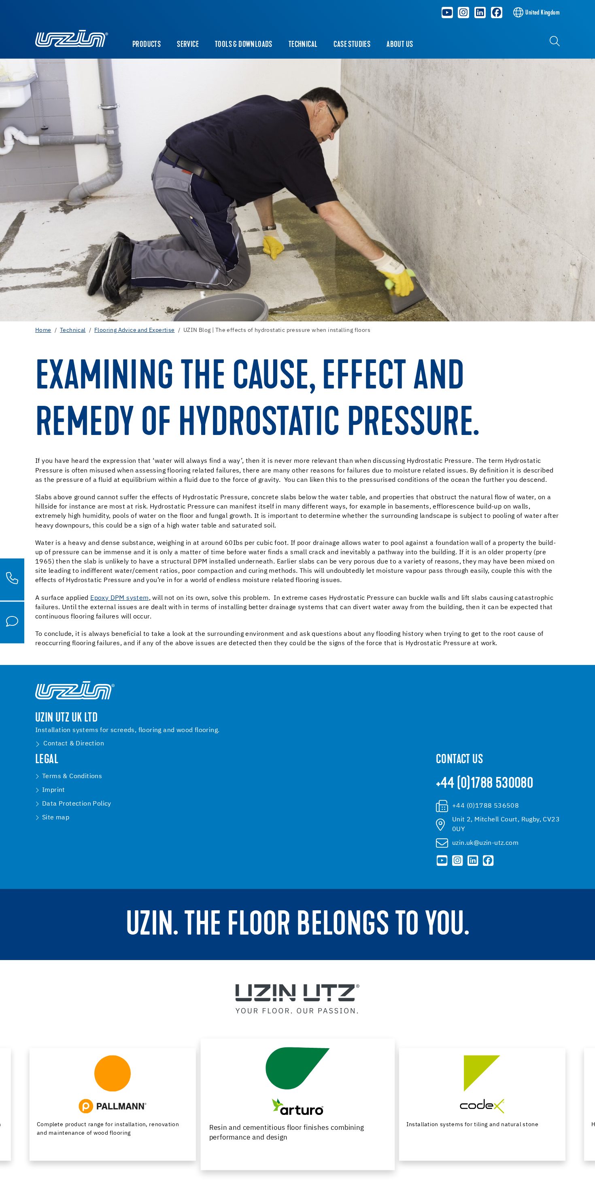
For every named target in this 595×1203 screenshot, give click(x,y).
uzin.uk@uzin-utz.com (485, 843)
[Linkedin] (480, 12)
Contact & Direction (73, 744)
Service (188, 45)
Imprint (53, 790)
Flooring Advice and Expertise (134, 330)
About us (400, 45)
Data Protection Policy (76, 804)
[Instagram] (463, 12)
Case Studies (352, 45)
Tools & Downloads (243, 45)
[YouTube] (447, 12)
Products (146, 45)
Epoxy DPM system (119, 598)
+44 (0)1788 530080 (484, 784)
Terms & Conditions (72, 776)
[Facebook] (496, 12)
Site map (55, 818)
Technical (303, 45)
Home (43, 330)
